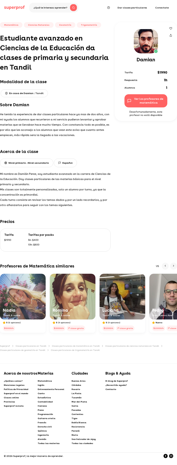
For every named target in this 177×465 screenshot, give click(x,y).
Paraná (76, 431)
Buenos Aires (79, 381)
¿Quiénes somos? (13, 381)
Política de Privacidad (16, 389)
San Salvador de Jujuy (84, 439)
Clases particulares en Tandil (31, 346)
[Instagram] (171, 456)
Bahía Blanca (79, 422)
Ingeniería (43, 435)
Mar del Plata (79, 402)
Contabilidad (45, 402)
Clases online (11, 397)
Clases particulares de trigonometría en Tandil (75, 350)
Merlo (75, 435)
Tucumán (76, 397)
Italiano (42, 406)
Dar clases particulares (132, 7)
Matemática (45, 381)
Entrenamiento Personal (51, 389)
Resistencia (78, 426)
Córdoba (76, 385)
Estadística (44, 397)
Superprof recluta (14, 406)
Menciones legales (14, 385)
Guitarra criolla (46, 418)
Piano (41, 410)
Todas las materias (49, 443)
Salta (75, 406)
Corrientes (77, 414)
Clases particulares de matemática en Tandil (76, 346)
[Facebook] (166, 456)
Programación (45, 414)
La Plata (76, 393)
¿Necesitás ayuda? (116, 385)
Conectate (162, 7)
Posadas (76, 410)
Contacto (110, 389)
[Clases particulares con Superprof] (14, 8)
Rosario (76, 389)
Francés (42, 422)
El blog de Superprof (116, 381)
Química (42, 431)
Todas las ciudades (82, 443)
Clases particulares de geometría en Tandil (22, 350)
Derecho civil (45, 426)
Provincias (9, 402)
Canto (41, 393)
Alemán (42, 439)
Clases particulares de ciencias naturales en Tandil (132, 346)
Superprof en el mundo (16, 393)
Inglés (41, 385)
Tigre (74, 418)
